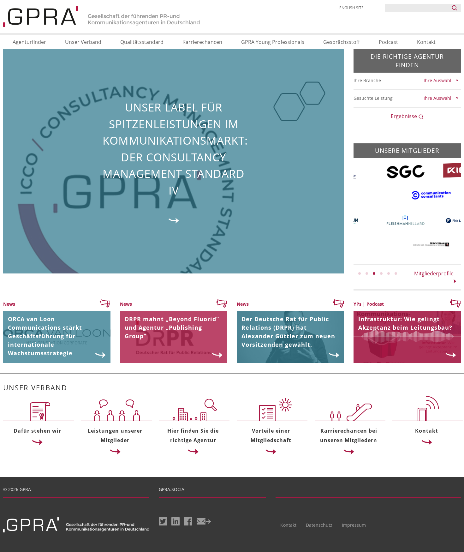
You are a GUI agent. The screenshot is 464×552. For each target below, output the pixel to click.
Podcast (388, 42)
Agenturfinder (29, 42)
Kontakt (426, 42)
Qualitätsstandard (142, 42)
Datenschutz (319, 525)
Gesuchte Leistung (373, 98)
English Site (351, 7)
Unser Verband (83, 42)
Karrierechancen (202, 42)
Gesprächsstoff (341, 42)
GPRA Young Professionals (272, 42)
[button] (359, 273)
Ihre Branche (367, 80)
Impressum (354, 525)
